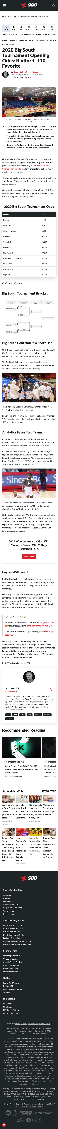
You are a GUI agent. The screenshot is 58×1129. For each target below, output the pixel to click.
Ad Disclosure (8, 44)
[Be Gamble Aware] (43, 1110)
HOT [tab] (6, 30)
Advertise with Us (10, 902)
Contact (6, 895)
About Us (7, 892)
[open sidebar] (4, 5)
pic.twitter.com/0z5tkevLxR (39, 623)
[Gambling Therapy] (26, 1110)
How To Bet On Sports (12, 986)
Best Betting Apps (10, 966)
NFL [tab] (21, 30)
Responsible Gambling (12, 905)
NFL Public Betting (11, 1007)
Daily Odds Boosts (10, 34)
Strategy (6, 990)
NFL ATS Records (10, 1010)
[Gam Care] (15, 1110)
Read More (29, 556)
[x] (51, 686)
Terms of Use (33, 1021)
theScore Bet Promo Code (14, 926)
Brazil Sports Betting (11, 962)
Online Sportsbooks (11, 953)
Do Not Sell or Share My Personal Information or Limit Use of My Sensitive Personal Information (29, 1102)
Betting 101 (8, 983)
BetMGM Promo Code (12, 922)
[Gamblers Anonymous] (20, 1117)
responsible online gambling (15, 1076)
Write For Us (8, 908)
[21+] (8, 1110)
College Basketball (25, 40)
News (12, 40)
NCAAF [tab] (29, 30)
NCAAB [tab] (51, 30)
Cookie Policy (45, 1021)
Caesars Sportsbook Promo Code (17, 938)
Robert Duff (18, 72)
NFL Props (7, 1004)
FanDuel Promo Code (12, 935)
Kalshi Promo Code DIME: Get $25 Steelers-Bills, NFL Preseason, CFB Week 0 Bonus (21, 766)
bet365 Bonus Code (11, 929)
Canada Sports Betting (12, 959)
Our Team (7, 898)
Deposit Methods (10, 969)
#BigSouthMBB (47, 620)
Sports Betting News (15, 759)
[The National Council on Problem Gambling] (34, 1117)
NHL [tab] (43, 30)
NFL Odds (7, 1001)
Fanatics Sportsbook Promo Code (17, 942)
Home (4, 40)
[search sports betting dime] (54, 5)
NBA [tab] (36, 30)
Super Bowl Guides (11, 980)
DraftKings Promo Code (13, 932)
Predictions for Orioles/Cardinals (36, 34)
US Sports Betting (10, 956)
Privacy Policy (21, 1021)
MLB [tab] (13, 30)
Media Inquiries (9, 911)
